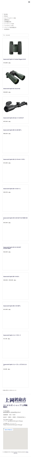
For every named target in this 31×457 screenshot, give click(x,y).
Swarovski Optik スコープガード (12, 335)
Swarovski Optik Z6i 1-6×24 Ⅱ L (12, 188)
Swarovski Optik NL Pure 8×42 (11, 88)
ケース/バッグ (9, 23)
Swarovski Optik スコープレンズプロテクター (15, 365)
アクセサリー (8, 25)
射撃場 (6, 20)
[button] (29, 2)
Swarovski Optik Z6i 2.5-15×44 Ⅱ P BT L (14, 159)
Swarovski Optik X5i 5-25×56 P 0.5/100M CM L (15, 218)
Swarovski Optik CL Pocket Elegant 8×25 (14, 59)
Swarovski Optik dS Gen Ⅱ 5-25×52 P (13, 118)
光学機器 (7, 22)
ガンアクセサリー (10, 18)
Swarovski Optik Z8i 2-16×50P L (12, 306)
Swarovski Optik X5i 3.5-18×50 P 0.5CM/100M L (12, 247)
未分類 (6, 29)
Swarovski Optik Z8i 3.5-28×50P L (12, 130)
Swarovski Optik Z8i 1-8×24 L (11, 276)
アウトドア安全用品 (10, 27)
